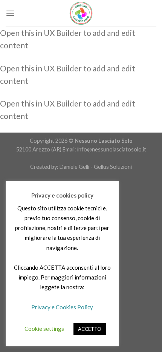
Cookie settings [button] (44, 328)
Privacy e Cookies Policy (62, 307)
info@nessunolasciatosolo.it (111, 149)
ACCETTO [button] (89, 329)
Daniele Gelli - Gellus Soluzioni (96, 167)
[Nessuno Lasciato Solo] (81, 13)
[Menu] (10, 13)
